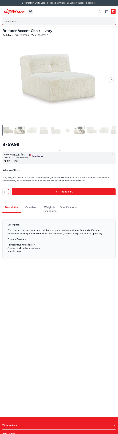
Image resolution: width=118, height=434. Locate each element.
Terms (15, 161)
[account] (99, 11)
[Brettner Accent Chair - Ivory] (59, 79)
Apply (7, 161)
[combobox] (59, 21)
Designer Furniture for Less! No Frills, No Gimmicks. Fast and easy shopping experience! (59, 3)
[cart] (106, 11)
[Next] (111, 79)
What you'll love (11, 170)
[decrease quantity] (9, 193)
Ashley (9, 35)
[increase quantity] (9, 190)
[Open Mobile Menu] (113, 11)
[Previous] (6, 79)
